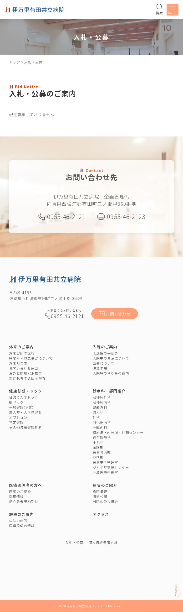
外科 (96, 417)
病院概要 (100, 491)
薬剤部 (98, 457)
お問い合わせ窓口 (23, 368)
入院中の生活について (111, 358)
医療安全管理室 (105, 462)
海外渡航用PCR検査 (25, 373)
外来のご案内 (21, 347)
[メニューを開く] (172, 10)
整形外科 (100, 407)
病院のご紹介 (105, 485)
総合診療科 (102, 437)
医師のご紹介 (20, 491)
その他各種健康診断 (25, 427)
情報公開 (100, 496)
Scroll (176, 592)
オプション (18, 417)
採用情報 (16, 496)
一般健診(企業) (21, 407)
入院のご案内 (105, 347)
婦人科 (98, 412)
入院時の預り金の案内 (111, 373)
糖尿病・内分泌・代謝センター (118, 432)
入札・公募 (74, 542)
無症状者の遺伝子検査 (27, 378)
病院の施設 (18, 520)
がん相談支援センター (111, 467)
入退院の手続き (105, 353)
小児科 (98, 442)
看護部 (98, 447)
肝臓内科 (100, 427)
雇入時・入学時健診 (25, 412)
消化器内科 (102, 422)
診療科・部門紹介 (109, 391)
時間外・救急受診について (31, 358)
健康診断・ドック (25, 391)
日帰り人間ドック (23, 397)
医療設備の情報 (22, 525)
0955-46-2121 (66, 216)
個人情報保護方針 (103, 542)
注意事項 (100, 368)
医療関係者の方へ (25, 485)
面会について (104, 363)
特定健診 (16, 422)
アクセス (101, 514)
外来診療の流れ (22, 353)
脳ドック (16, 402)
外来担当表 (18, 363)
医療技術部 (102, 452)
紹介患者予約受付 (23, 501)
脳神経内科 (102, 402)
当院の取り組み (105, 501)
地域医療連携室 (105, 472)
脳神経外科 (102, 397)
